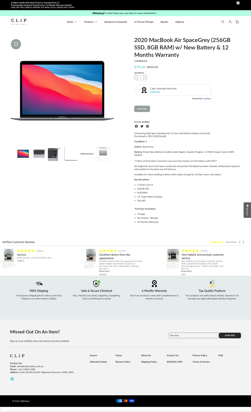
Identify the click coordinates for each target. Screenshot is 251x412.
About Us (146, 355)
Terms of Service (201, 361)
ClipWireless (140, 61)
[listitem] (31, 258)
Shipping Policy (149, 361)
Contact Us (173, 355)
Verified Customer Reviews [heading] (18, 242)
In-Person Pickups (144, 21)
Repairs (164, 21)
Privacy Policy (200, 355)
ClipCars (179, 21)
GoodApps (206, 98)
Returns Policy (123, 361)
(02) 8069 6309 (174, 361)
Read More (104, 271)
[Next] (119, 90)
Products (89, 21)
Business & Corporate (116, 21)
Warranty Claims (98, 361)
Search (93, 355)
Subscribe (230, 335)
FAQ (220, 355)
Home (70, 21)
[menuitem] (72, 22)
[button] (240, 242)
